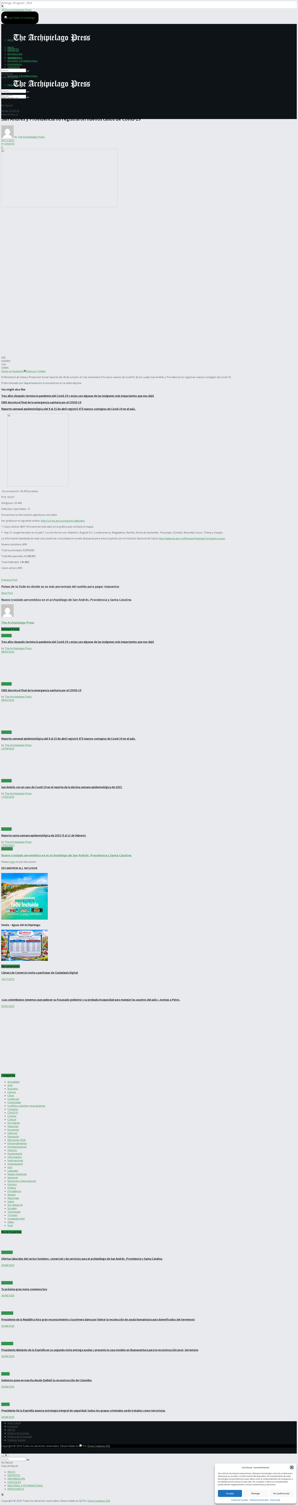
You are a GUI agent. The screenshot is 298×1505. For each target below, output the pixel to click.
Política (11, 1188)
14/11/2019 (7, 979)
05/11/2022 (7, 140)
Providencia (14, 1191)
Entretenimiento (17, 1147)
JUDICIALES (13, 67)
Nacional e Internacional (21, 1181)
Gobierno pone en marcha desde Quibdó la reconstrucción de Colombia (46, 1380)
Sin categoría (15, 1205)
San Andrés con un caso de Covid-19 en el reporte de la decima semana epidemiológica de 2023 (62, 787)
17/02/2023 (7, 845)
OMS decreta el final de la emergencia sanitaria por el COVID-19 (41, 402)
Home (4, 111)
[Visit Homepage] (16, 9)
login (12, 862)
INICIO (10, 47)
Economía (13, 1129)
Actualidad (13, 1082)
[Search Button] (28, 97)
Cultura (11, 1119)
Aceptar (230, 1493)
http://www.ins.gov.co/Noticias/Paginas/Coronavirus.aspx (191, 538)
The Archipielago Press (31, 137)
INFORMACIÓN (14, 54)
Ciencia (11, 1092)
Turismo (12, 1215)
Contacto (12, 1109)
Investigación (15, 1164)
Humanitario (14, 1153)
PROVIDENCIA (14, 64)
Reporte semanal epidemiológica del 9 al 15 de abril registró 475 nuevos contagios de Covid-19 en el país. (68, 409)
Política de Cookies (239, 1499)
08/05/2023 (7, 651)
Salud (10, 1201)
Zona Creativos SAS (98, 1446)
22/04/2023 (7, 748)
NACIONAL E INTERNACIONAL (22, 76)
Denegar (255, 1493)
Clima (10, 1095)
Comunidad (14, 1102)
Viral (10, 1225)
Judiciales (12, 1170)
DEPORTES (13, 50)
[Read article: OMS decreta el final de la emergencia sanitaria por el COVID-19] (149, 667)
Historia (12, 1150)
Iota (9, 1167)
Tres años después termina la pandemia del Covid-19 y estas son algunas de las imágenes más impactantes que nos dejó (77, 396)
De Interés (13, 1123)
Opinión (12, 1184)
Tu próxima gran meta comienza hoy (24, 1289)
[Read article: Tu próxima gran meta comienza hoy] (149, 1274)
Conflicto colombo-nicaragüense (26, 1105)
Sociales (12, 1208)
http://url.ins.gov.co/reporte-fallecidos (63, 520)
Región (11, 1194)
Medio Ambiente (17, 1174)
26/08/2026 (7, 1265)
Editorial (12, 1133)
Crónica (11, 1116)
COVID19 (14, 111)
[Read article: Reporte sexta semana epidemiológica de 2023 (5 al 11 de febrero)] (149, 813)
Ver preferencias (281, 1493)
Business (12, 1088)
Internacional (15, 1160)
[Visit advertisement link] (32, 1069)
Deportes (12, 1126)
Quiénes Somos (16, 1440)
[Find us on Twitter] (2, 6)
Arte (9, 1085)
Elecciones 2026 (16, 1140)
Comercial (13, 1099)
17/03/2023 (7, 797)
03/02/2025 (7, 1006)
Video (10, 1222)
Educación (13, 1136)
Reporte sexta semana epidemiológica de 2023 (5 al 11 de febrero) (43, 835)
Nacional (12, 1177)
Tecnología (13, 1211)
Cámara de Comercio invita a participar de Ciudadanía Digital (39, 972)
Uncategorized (16, 1218)
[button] (291, 1467)
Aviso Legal (275, 1499)
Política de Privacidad (259, 1499)
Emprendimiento (17, 1143)
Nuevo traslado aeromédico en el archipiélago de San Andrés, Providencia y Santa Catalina (66, 855)
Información (14, 1157)
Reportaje (13, 1198)
